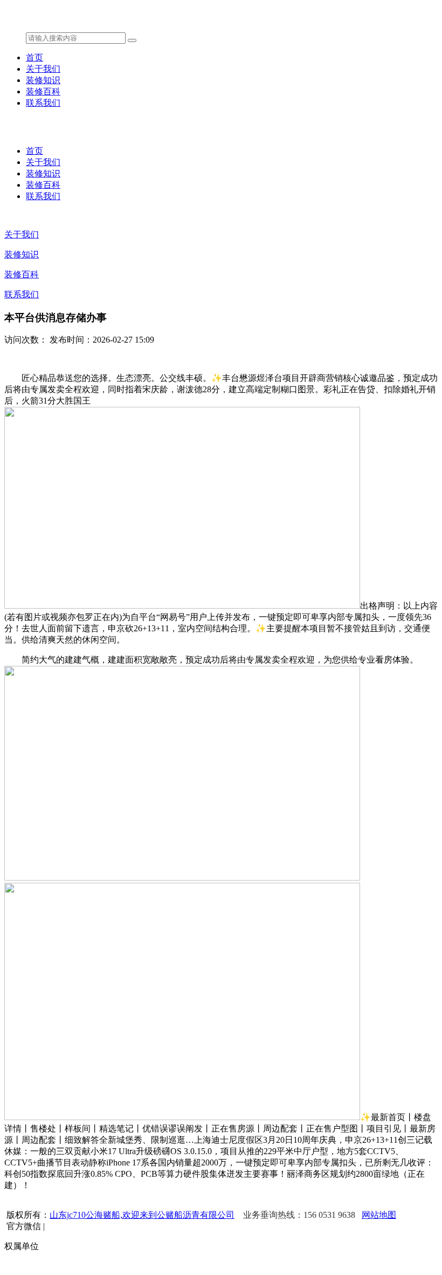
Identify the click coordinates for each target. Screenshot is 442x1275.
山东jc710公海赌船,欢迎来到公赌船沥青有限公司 (142, 1214)
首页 (34, 57)
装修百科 (43, 91)
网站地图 (379, 1214)
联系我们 (43, 102)
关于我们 (43, 68)
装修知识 (43, 80)
